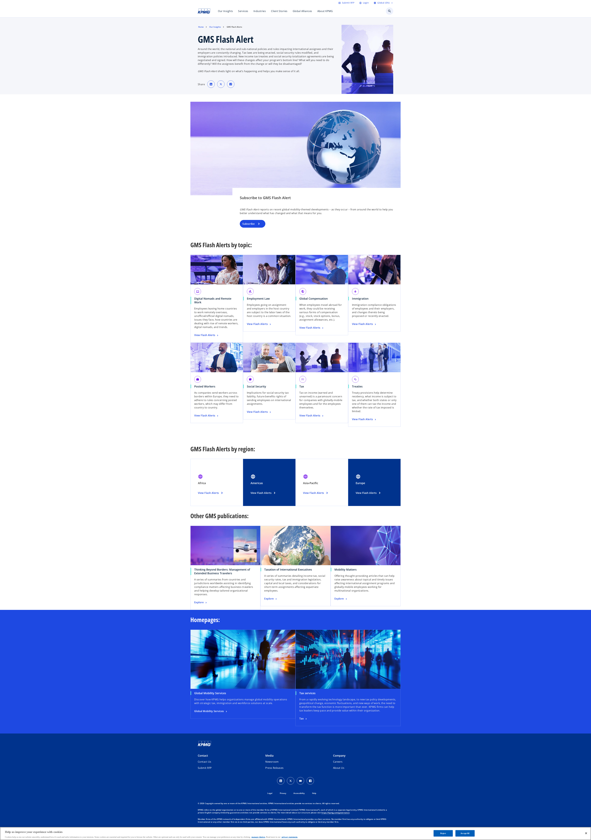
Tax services (307, 693)
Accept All (464, 833)
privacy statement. (290, 837)
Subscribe (248, 223)
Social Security (256, 386)
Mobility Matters (346, 569)
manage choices (258, 837)
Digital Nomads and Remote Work (212, 300)
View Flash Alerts (208, 493)
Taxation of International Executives (289, 569)
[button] (205, 768)
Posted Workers (204, 386)
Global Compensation (313, 298)
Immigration (360, 298)
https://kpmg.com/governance (335, 812)
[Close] (586, 833)
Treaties (357, 386)
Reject (443, 833)
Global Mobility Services (210, 693)
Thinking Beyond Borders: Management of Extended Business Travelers (222, 571)
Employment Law (258, 298)
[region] (295, 833)
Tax (301, 386)
